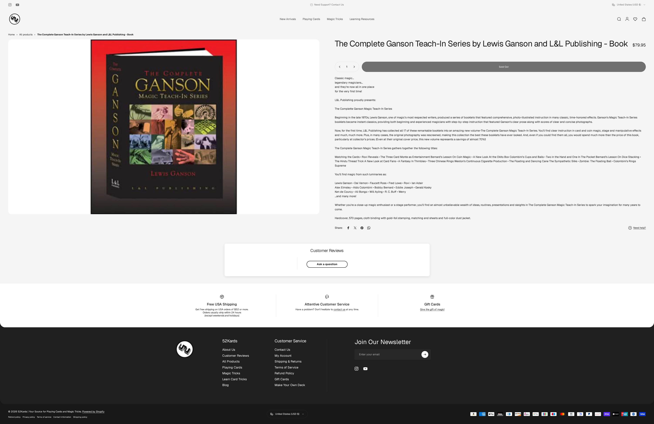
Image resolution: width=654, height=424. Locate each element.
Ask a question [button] (327, 264)
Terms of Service (286, 367)
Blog (225, 385)
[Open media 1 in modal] (163, 126)
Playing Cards (232, 367)
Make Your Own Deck (290, 385)
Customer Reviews (235, 356)
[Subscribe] (424, 354)
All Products (231, 361)
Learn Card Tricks (234, 379)
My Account (283, 356)
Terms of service (44, 417)
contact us (339, 309)
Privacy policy (29, 417)
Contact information (62, 417)
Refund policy (14, 417)
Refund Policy (284, 373)
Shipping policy (80, 417)
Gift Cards (432, 304)
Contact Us (282, 350)
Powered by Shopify (93, 411)
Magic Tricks (231, 373)
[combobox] (629, 5)
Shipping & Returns (288, 361)
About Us (228, 350)
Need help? (639, 227)
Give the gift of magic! (432, 309)
